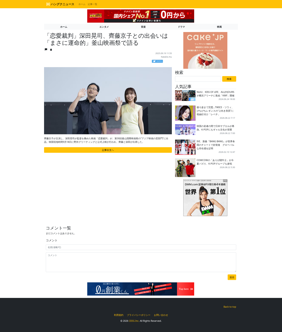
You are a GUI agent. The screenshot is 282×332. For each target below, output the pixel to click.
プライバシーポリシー (138, 315)
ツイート (160, 61)
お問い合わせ (161, 315)
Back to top (230, 306)
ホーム (81, 4)
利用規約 (118, 315)
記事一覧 (92, 4)
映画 (219, 26)
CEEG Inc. (134, 320)
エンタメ (104, 26)
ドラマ (181, 26)
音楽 (143, 26)
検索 (229, 79)
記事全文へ (108, 150)
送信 (232, 277)
